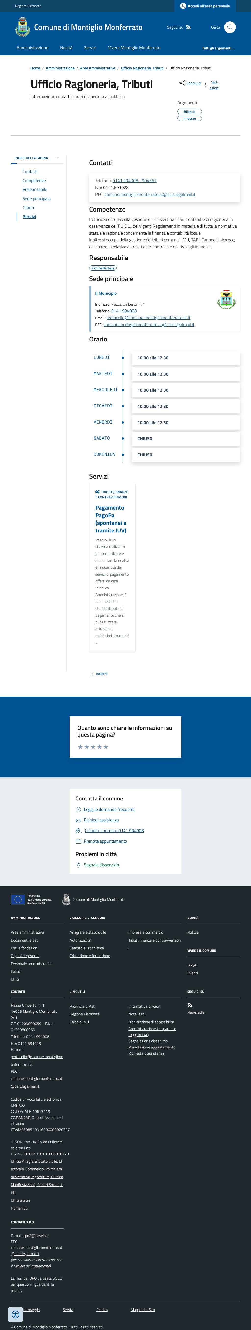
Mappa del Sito (143, 1310)
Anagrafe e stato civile (88, 932)
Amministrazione (32, 47)
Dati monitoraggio (25, 1310)
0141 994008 (124, 310)
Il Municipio (106, 293)
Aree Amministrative (97, 68)
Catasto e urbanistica (87, 948)
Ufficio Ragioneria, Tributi (142, 68)
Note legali (137, 1014)
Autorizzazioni (81, 940)
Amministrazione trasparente (152, 1029)
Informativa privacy (144, 1006)
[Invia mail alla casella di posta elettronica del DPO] (36, 1236)
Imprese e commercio (145, 932)
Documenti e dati (24, 940)
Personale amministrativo (31, 963)
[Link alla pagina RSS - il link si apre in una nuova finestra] (188, 27)
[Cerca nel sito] (228, 27)
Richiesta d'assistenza (146, 1053)
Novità (66, 47)
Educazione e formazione (90, 956)
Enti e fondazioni (24, 948)
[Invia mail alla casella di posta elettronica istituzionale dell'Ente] (37, 1060)
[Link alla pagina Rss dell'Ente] (190, 1005)
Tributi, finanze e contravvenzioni (154, 944)
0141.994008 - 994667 (135, 180)
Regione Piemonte (28, 5)
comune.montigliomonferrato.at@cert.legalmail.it (150, 194)
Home (35, 68)
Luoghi (192, 965)
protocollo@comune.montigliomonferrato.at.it (148, 317)
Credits (102, 1310)
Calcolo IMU (79, 1022)
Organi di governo (25, 956)
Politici (16, 971)
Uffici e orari (20, 1200)
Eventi (192, 973)
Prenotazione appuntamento (151, 1047)
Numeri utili (20, 1208)
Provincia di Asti (82, 1006)
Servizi (90, 47)
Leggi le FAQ (138, 1035)
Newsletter (196, 1012)
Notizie (193, 932)
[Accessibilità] (15, 1314)
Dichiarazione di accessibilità (151, 1022)
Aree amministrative (27, 932)
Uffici (15, 979)
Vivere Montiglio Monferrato (134, 47)
